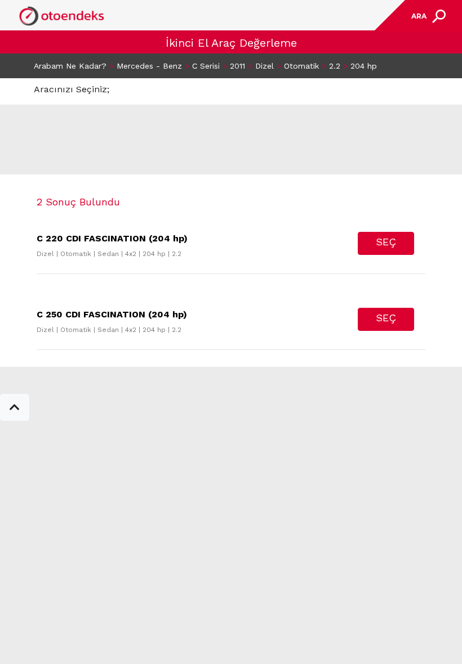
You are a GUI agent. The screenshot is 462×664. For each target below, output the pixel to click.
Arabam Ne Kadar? (70, 65)
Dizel (264, 65)
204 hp (363, 65)
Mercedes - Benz (149, 65)
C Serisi (206, 65)
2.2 (334, 65)
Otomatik (301, 65)
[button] (14, 407)
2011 (237, 65)
